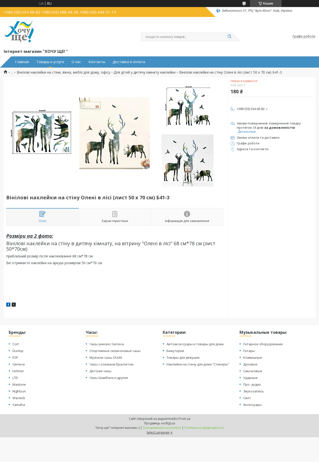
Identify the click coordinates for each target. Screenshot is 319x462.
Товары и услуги (50, 62)
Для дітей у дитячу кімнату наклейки (144, 72)
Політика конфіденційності (204, 428)
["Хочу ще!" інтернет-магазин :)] (19, 31)
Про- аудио (252, 384)
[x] (14, 305)
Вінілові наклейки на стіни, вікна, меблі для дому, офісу (63, 72)
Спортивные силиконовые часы (115, 350)
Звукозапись (253, 391)
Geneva (18, 364)
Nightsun (19, 391)
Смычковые (252, 371)
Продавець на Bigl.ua (159, 423)
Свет (247, 398)
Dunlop (17, 350)
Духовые (250, 364)
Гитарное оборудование (263, 344)
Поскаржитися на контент (162, 428)
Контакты (96, 62)
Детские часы (100, 371)
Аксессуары (252, 404)
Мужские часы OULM (105, 357)
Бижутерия (175, 350)
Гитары (249, 350)
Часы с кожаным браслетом (111, 364)
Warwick (18, 398)
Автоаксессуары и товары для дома (195, 344)
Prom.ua (184, 419)
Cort (15, 344)
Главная (22, 62)
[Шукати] (229, 36)
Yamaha (18, 404)
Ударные (250, 377)
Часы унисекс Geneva (106, 344)
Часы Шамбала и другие (108, 377)
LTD (15, 377)
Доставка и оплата (129, 62)
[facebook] (8, 305)
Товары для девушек (183, 357)
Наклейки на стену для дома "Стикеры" (197, 364)
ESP (15, 357)
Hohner (18, 371)
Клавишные (252, 357)
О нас (76, 62)
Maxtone (19, 384)
